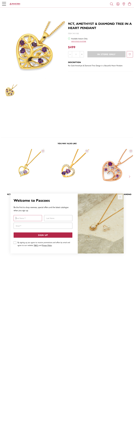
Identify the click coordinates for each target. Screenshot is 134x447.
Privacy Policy (47, 245)
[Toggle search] (112, 3)
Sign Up (43, 235)
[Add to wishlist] (130, 54)
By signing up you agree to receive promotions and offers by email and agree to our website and (44, 243)
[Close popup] (120, 197)
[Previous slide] (4, 176)
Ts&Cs (36, 245)
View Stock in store (78, 41)
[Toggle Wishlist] (43, 151)
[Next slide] (130, 176)
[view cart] (129, 3)
